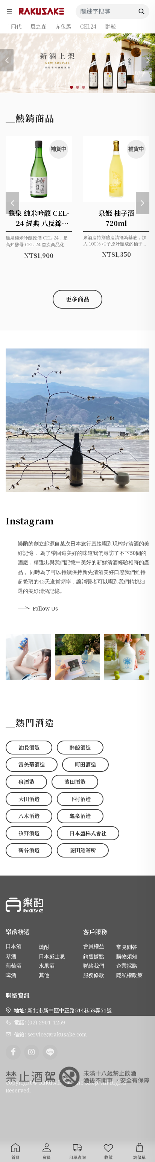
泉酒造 (26, 781)
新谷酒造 (29, 850)
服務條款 (93, 975)
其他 (44, 975)
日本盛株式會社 (88, 833)
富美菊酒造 (31, 764)
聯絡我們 (93, 965)
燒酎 (44, 946)
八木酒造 (29, 816)
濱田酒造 (74, 781)
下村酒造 (80, 799)
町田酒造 (85, 764)
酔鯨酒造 (80, 747)
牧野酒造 (29, 833)
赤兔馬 (63, 26)
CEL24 (88, 26)
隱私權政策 (129, 975)
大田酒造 (29, 799)
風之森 (38, 26)
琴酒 (11, 956)
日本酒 (13, 946)
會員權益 (93, 946)
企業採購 (126, 965)
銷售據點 (93, 956)
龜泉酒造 (80, 816)
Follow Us (45, 608)
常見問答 (126, 946)
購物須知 (126, 956)
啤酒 (11, 975)
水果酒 (47, 965)
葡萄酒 (13, 965)
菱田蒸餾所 (83, 850)
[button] (71, 87)
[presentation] (7, 60)
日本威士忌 (52, 956)
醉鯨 (110, 26)
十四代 (13, 26)
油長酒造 (29, 747)
